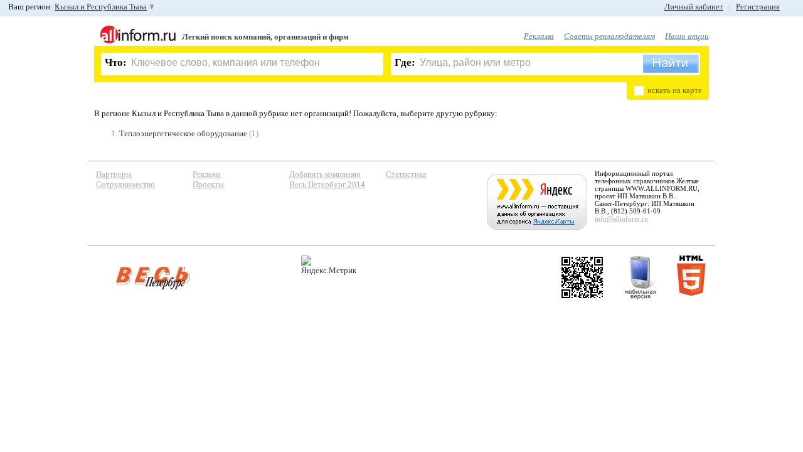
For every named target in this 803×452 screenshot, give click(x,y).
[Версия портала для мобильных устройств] (640, 277)
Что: (116, 62)
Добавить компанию (325, 174)
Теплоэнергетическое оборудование (183, 133)
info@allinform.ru (621, 218)
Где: (405, 62)
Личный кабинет (693, 6)
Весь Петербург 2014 (327, 184)
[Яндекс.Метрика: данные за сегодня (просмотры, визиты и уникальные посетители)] (328, 265)
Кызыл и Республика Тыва (101, 6)
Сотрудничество (125, 184)
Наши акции (687, 36)
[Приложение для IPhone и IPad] (582, 277)
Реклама (539, 36)
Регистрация (758, 6)
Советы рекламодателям (609, 36)
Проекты (208, 184)
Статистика (406, 174)
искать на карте (674, 90)
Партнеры (114, 174)
